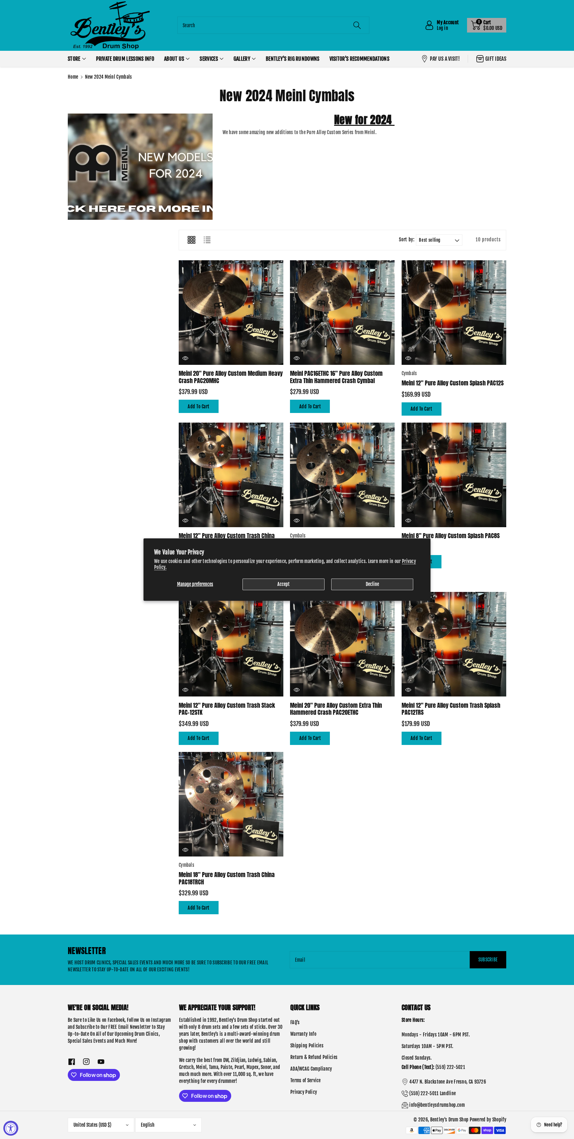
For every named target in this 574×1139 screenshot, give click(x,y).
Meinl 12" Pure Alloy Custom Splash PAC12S (453, 382)
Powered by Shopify (488, 1119)
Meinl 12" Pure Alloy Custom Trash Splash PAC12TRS (451, 709)
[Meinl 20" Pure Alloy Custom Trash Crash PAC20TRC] (342, 475)
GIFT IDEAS (495, 58)
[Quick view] (185, 358)
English (147, 1125)
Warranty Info (303, 1034)
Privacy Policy (303, 1092)
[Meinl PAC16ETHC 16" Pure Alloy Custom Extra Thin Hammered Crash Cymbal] (342, 312)
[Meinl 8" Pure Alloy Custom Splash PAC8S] (454, 475)
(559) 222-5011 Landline (432, 1093)
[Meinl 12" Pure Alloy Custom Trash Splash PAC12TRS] (454, 644)
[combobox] (273, 25)
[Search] (357, 25)
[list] (207, 240)
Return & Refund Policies (313, 1057)
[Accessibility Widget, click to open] (10, 1128)
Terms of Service (305, 1080)
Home (73, 77)
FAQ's (295, 1022)
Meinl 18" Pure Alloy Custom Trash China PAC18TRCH (227, 878)
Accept (283, 584)
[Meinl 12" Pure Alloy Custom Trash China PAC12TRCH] (231, 475)
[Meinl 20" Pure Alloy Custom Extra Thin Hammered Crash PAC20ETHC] (342, 644)
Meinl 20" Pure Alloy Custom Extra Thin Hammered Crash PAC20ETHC (336, 709)
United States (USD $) (92, 1125)
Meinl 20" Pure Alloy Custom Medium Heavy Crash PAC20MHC (231, 377)
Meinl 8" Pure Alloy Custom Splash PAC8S (451, 535)
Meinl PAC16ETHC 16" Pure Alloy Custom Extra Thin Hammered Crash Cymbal (336, 377)
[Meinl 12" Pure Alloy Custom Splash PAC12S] (454, 312)
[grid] (191, 240)
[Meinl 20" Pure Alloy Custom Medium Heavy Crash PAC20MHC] (231, 312)
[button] (486, 25)
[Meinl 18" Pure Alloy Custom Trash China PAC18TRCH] (231, 804)
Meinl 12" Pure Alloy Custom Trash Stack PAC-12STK (227, 709)
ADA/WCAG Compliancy (311, 1069)
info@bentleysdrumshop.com (437, 1105)
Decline (372, 584)
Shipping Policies (307, 1045)
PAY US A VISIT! (445, 58)
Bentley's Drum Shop (449, 1119)
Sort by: (406, 239)
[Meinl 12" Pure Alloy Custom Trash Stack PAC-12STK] (231, 644)
